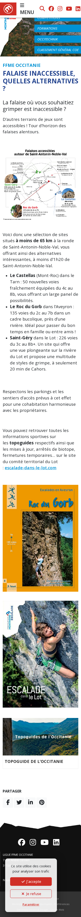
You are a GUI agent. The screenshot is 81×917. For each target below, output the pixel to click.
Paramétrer (30, 904)
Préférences (61, 904)
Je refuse (33, 893)
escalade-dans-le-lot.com (30, 467)
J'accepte (33, 881)
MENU (27, 12)
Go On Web (57, 909)
